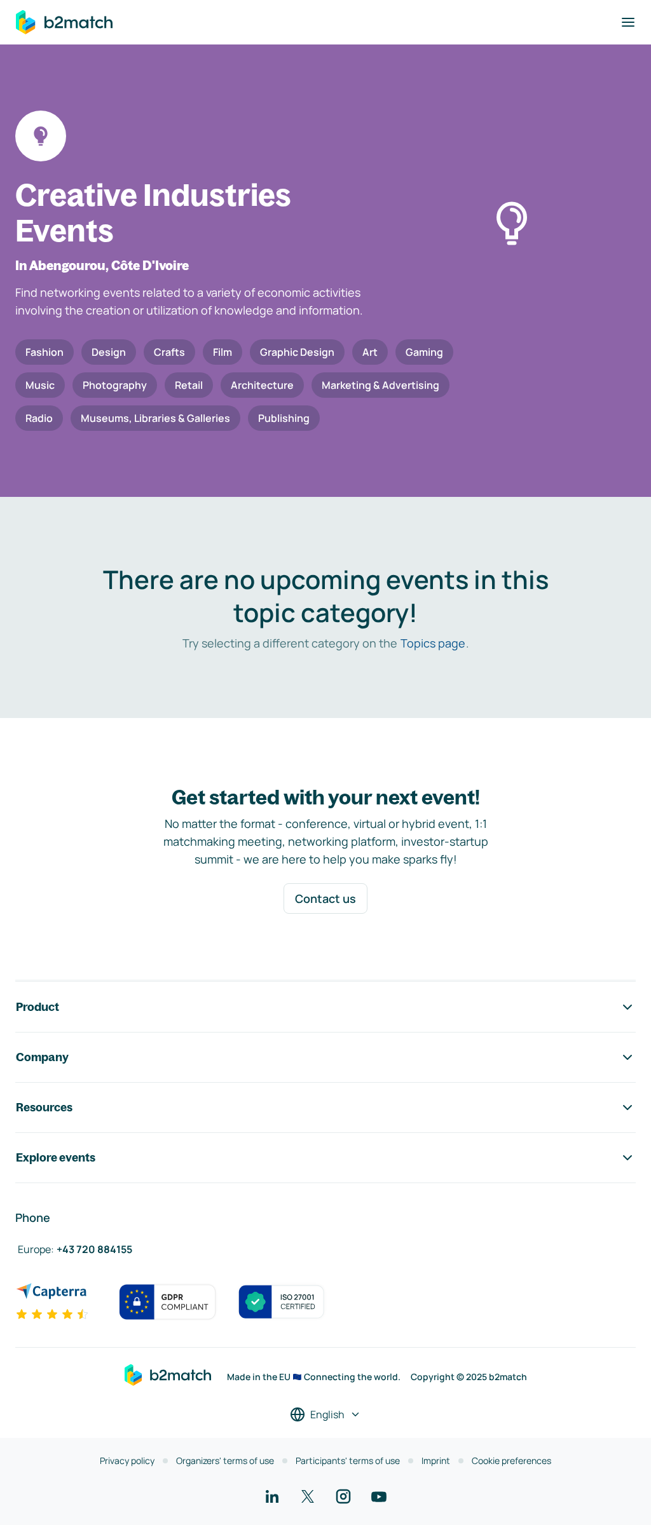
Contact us (325, 898)
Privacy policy (127, 1460)
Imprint (435, 1460)
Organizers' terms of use (225, 1460)
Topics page (433, 643)
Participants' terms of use (348, 1460)
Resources (44, 1107)
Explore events (55, 1157)
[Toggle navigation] (628, 22)
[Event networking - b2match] (64, 22)
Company (42, 1057)
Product (37, 1007)
